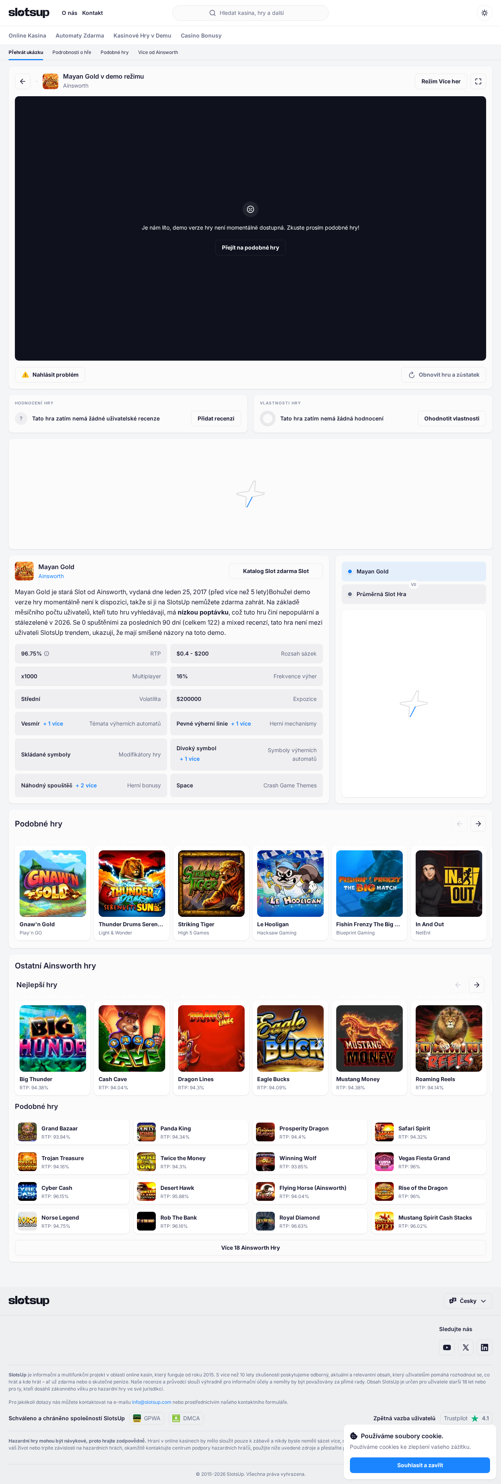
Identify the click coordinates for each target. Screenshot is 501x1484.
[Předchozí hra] (459, 824)
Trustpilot (466, 1418)
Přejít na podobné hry (250, 247)
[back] (23, 81)
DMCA (191, 1418)
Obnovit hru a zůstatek (449, 374)
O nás (69, 12)
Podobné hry (115, 52)
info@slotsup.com (151, 1402)
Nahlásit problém (55, 374)
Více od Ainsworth (158, 52)
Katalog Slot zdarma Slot (276, 571)
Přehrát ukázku (26, 52)
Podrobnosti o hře (71, 52)
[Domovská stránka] (29, 13)
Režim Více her (441, 81)
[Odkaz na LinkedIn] (484, 1347)
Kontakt (92, 12)
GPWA (152, 1418)
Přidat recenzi (216, 418)
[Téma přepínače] (484, 13)
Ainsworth (51, 576)
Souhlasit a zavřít (420, 1465)
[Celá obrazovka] (478, 81)
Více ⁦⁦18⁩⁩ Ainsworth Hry (250, 1247)
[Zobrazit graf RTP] (46, 654)
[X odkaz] (466, 1347)
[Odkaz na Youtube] (447, 1347)
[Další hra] (478, 824)
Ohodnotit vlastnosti (451, 418)
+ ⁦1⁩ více (53, 723)
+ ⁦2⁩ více (86, 785)
